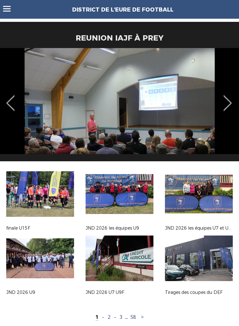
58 (133, 317)
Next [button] (227, 98)
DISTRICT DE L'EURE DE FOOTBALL (122, 9)
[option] (119, 107)
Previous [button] (10, 98)
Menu (9, 8)
